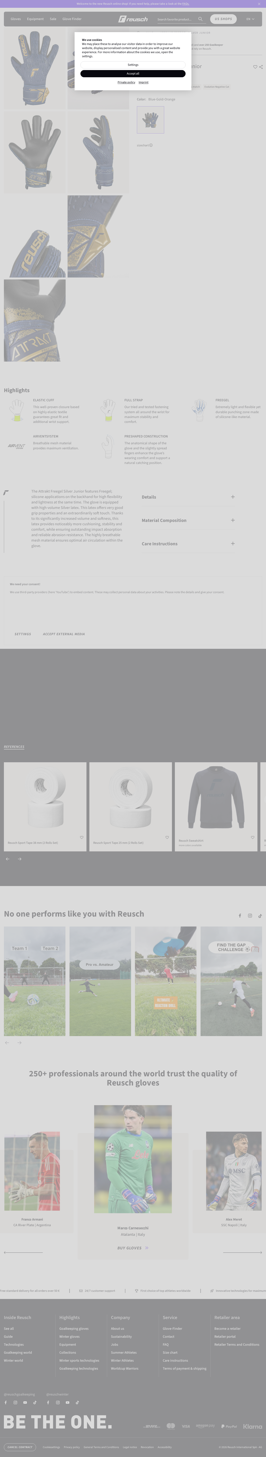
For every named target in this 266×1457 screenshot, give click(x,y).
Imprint (143, 82)
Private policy (126, 82)
